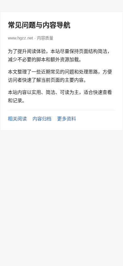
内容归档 (41, 118)
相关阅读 (17, 118)
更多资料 (66, 118)
